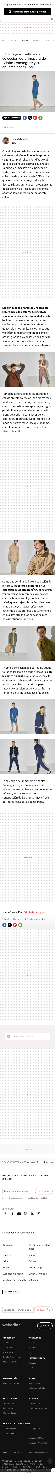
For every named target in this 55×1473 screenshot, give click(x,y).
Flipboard (35, 118)
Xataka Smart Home (12, 1357)
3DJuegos (32, 1342)
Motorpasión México (37, 1452)
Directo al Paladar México (14, 1452)
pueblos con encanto (15, 1279)
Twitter (30, 118)
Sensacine (33, 1363)
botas (6, 1267)
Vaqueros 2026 (31, 1162)
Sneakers (8, 1245)
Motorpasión (34, 1383)
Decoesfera (8, 1408)
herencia (36, 40)
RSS (32, 1213)
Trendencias (8, 1403)
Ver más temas (11, 1292)
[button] (19, 139)
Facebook (25, 118)
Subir (43, 1326)
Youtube (19, 1213)
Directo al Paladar (11, 1383)
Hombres (17, 919)
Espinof (31, 1367)
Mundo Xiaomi (10, 1362)
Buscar (41, 1310)
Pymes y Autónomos (37, 1408)
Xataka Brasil (9, 1433)
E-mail (40, 118)
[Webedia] (11, 1327)
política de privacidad (38, 1198)
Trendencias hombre (36, 919)
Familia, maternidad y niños (39, 1247)
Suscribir (44, 1191)
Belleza (32, 1261)
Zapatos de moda (13, 1273)
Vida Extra (33, 1347)
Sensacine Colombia (37, 1443)
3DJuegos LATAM (36, 1428)
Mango (25, 40)
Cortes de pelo (36, 1267)
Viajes (31, 1254)
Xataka (6, 1342)
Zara (47, 40)
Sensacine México (36, 1438)
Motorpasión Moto (36, 1388)
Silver (6, 1261)
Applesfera (8, 1352)
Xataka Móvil (9, 1347)
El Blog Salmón (35, 1403)
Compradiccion (10, 1413)
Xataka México (9, 1428)
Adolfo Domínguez (35, 912)
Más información (44, 1470)
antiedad (33, 1279)
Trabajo (7, 1254)
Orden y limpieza (37, 1273)
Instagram (25, 1213)
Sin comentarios (13, 118)
